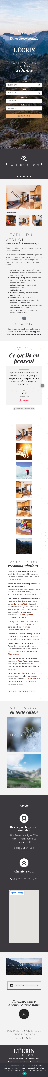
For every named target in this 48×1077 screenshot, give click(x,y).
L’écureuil (31, 679)
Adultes (24, 97)
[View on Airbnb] (24, 389)
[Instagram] (24, 1014)
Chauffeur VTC (24, 871)
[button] (6, 164)
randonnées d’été (19, 604)
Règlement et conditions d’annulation (24, 1062)
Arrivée (24, 82)
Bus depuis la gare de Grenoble (24, 828)
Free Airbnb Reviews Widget (25, 408)
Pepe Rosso (23, 661)
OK (25, 1074)
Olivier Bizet (24, 592)
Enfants (24, 105)
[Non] (45, 1070)
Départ (24, 89)
